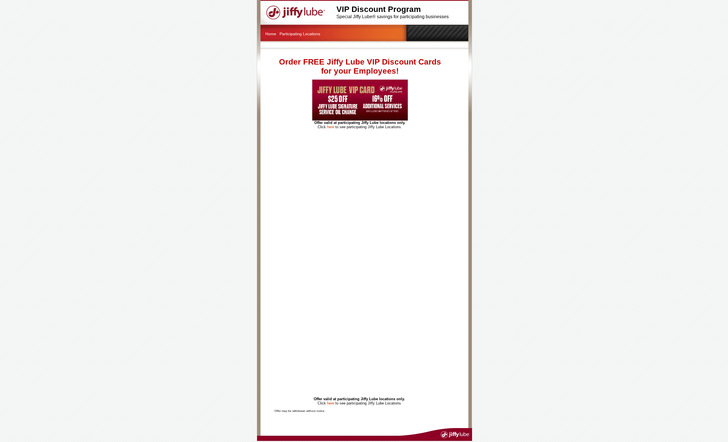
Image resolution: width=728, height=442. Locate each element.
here (330, 127)
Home (270, 34)
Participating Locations (300, 34)
